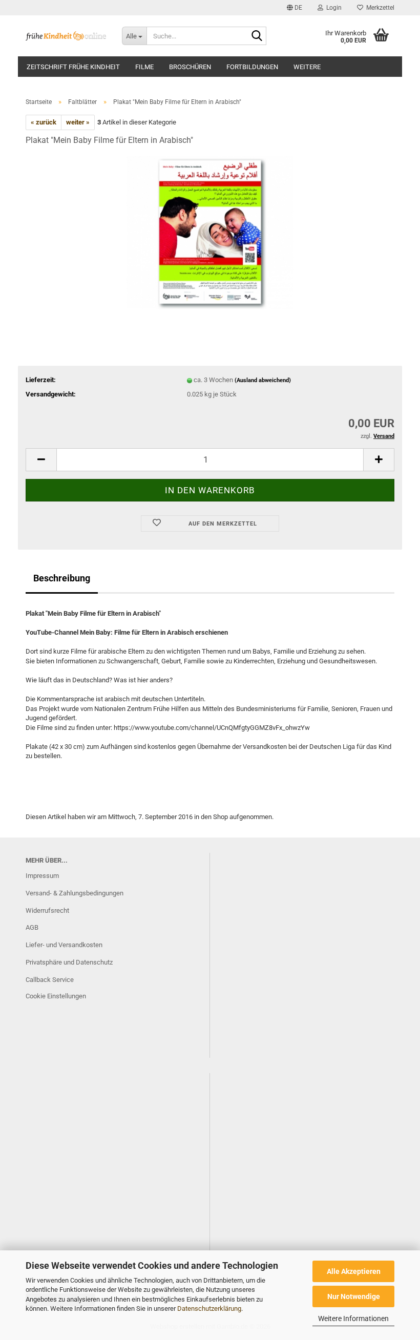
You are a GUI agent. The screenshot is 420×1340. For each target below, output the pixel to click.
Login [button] (332, 7)
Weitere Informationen (353, 1318)
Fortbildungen (252, 67)
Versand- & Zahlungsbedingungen (74, 893)
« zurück (43, 122)
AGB (32, 927)
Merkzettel (378, 7)
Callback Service (50, 979)
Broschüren (190, 67)
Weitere (307, 67)
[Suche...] (256, 36)
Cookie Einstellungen (56, 996)
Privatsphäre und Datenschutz (69, 962)
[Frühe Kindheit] (66, 35)
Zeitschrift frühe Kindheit (73, 67)
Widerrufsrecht (47, 910)
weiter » (78, 122)
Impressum (42, 876)
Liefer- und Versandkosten (64, 945)
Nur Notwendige (353, 1296)
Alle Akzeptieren (354, 1271)
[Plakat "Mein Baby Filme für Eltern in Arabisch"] (210, 232)
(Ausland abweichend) (263, 380)
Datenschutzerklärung (209, 1308)
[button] (294, 7)
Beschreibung (61, 578)
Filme (144, 67)
